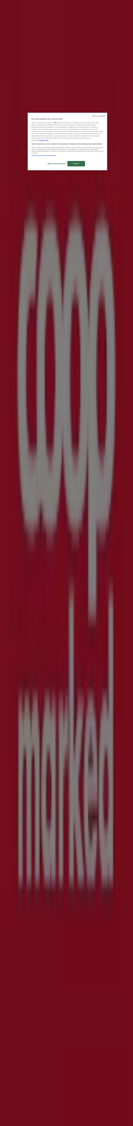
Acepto (76, 163)
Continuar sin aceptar (98, 116)
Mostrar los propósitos (57, 163)
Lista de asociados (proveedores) (43, 155)
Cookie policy (44, 140)
